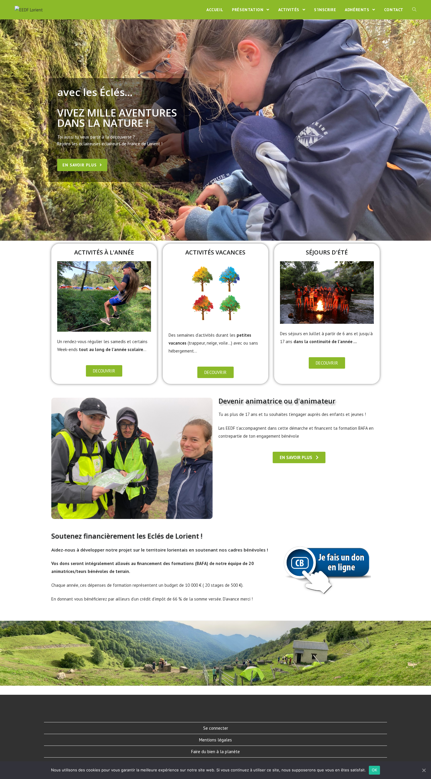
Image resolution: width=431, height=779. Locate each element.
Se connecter (215, 728)
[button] (82, 165)
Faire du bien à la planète (215, 751)
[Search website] (414, 9)
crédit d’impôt (153, 599)
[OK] (424, 770)
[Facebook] (208, 709)
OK (374, 770)
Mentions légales (215, 740)
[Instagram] (222, 709)
